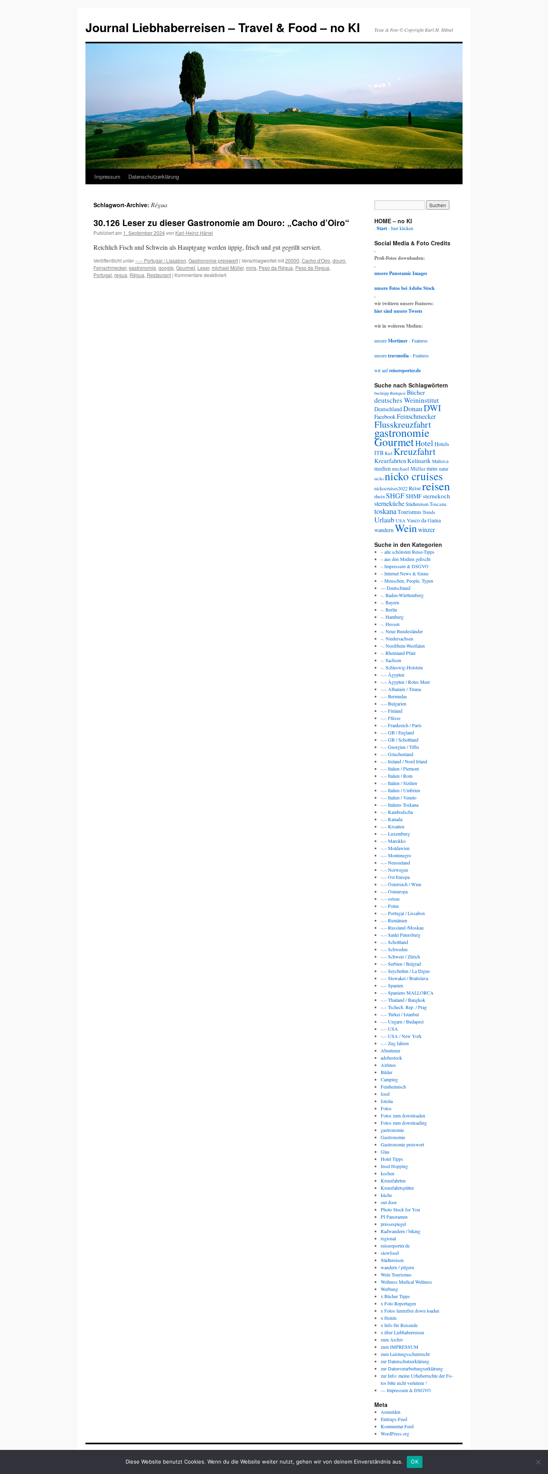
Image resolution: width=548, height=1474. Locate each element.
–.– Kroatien (392, 826)
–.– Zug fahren (395, 1043)
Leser (203, 267)
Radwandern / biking (400, 1231)
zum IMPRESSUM (399, 1347)
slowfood (390, 1253)
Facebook (385, 416)
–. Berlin (389, 609)
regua (120, 274)
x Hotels (389, 1318)
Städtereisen (417, 504)
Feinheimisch (393, 1086)
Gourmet (185, 267)
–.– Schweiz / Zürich (400, 956)
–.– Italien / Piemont (400, 768)
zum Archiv (392, 1339)
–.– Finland (391, 710)
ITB (379, 453)
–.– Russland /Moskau (402, 927)
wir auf (397, 370)
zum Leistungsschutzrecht (405, 1354)
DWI (432, 408)
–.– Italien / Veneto (398, 797)
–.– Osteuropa (394, 891)
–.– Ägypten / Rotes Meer (405, 682)
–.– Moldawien (395, 848)
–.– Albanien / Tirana (401, 689)
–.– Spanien (392, 985)
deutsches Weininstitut (406, 400)
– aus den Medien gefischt (405, 559)
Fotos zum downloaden (403, 1115)
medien (382, 468)
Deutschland (388, 409)
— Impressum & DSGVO (406, 1390)
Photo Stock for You (400, 1209)
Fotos (386, 1108)
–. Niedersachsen (397, 638)
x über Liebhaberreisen (402, 1332)
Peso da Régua (276, 267)
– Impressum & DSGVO (404, 566)
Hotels (441, 444)
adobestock (391, 1057)
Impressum (107, 176)
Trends (428, 512)
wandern (384, 530)
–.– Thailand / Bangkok (403, 1000)
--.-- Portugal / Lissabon (160, 260)
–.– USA (389, 1028)
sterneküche (389, 503)
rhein (379, 496)
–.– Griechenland (397, 754)
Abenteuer (390, 1050)
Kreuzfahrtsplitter (397, 1188)
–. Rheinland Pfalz (398, 653)
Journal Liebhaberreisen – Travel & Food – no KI (222, 27)
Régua (137, 274)
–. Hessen (390, 624)
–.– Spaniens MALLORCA (407, 992)
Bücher (416, 392)
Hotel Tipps (392, 1159)
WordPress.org (395, 1433)
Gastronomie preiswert (213, 260)
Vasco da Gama (424, 520)
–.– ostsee (390, 898)
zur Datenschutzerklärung (405, 1361)
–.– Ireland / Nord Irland (404, 761)
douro (339, 260)
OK (414, 1461)
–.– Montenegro (396, 855)
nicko (379, 478)
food (385, 1094)
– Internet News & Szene (404, 573)
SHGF (395, 495)
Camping (389, 1079)
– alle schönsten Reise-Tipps (407, 551)
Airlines (388, 1065)
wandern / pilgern (397, 1267)
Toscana (438, 504)
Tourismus (409, 512)
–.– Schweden (394, 949)
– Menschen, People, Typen (407, 580)
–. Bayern (390, 602)
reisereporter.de (395, 1245)
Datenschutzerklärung (153, 176)
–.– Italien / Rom (396, 776)
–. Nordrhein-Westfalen (403, 645)
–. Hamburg (392, 617)
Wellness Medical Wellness (406, 1281)
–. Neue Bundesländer (402, 631)
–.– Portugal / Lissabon (403, 913)
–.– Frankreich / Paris (401, 725)
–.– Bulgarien (393, 703)
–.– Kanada (391, 819)
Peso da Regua (312, 267)
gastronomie (142, 267)
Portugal (102, 274)
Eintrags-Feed (394, 1419)
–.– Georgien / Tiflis (400, 747)
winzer (426, 529)
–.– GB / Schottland (399, 739)
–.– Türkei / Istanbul (400, 1014)
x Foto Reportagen (398, 1303)
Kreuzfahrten (390, 461)
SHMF (414, 496)
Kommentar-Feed (397, 1426)
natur (444, 469)
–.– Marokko (393, 841)
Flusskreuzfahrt (402, 424)
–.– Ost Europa (395, 877)
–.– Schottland (394, 942)
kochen (387, 1173)
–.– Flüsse (390, 718)
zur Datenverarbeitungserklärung (412, 1368)
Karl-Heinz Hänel (194, 232)
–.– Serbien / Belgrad (401, 963)
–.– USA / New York (401, 1036)
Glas (385, 1151)
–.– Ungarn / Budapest (402, 1021)
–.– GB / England (397, 732)
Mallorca (440, 461)
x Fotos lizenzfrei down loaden (410, 1310)
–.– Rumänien (394, 920)
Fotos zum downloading (404, 1122)
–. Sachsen (391, 660)
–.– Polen (390, 906)
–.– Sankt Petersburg (400, 935)
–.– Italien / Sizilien (399, 783)
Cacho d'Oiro (316, 260)
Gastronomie (393, 1137)
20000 (292, 260)
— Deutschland (395, 588)
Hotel (424, 443)
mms (251, 267)
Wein (406, 528)
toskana (385, 511)
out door (389, 1202)
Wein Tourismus (396, 1274)
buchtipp (381, 393)
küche (386, 1195)
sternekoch (436, 496)
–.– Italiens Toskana (399, 804)
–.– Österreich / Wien (401, 884)
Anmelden (390, 1412)
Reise (415, 488)
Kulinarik (419, 461)
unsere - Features (401, 340)
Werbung (389, 1289)
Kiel (388, 453)
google (166, 267)
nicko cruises (414, 476)
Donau (412, 408)
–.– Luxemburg (395, 833)
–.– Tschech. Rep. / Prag (404, 1007)
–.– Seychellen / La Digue (405, 971)
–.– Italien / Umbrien (400, 790)
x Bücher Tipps (395, 1296)
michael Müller (228, 267)
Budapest (398, 393)
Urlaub (384, 519)
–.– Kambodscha (397, 812)
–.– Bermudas (394, 696)
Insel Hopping (394, 1166)
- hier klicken (395, 228)
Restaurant (159, 274)
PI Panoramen (394, 1216)
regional (388, 1238)
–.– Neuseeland (395, 862)
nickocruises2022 (391, 488)
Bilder (386, 1072)
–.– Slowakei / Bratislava (404, 978)
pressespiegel (393, 1224)
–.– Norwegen (394, 869)
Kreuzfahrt (415, 451)
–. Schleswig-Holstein (402, 667)
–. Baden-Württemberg (402, 595)
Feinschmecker (109, 267)
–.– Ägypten (392, 674)
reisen (436, 485)
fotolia (387, 1101)
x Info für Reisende (399, 1325)
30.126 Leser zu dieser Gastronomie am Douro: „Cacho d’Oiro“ (221, 222)
